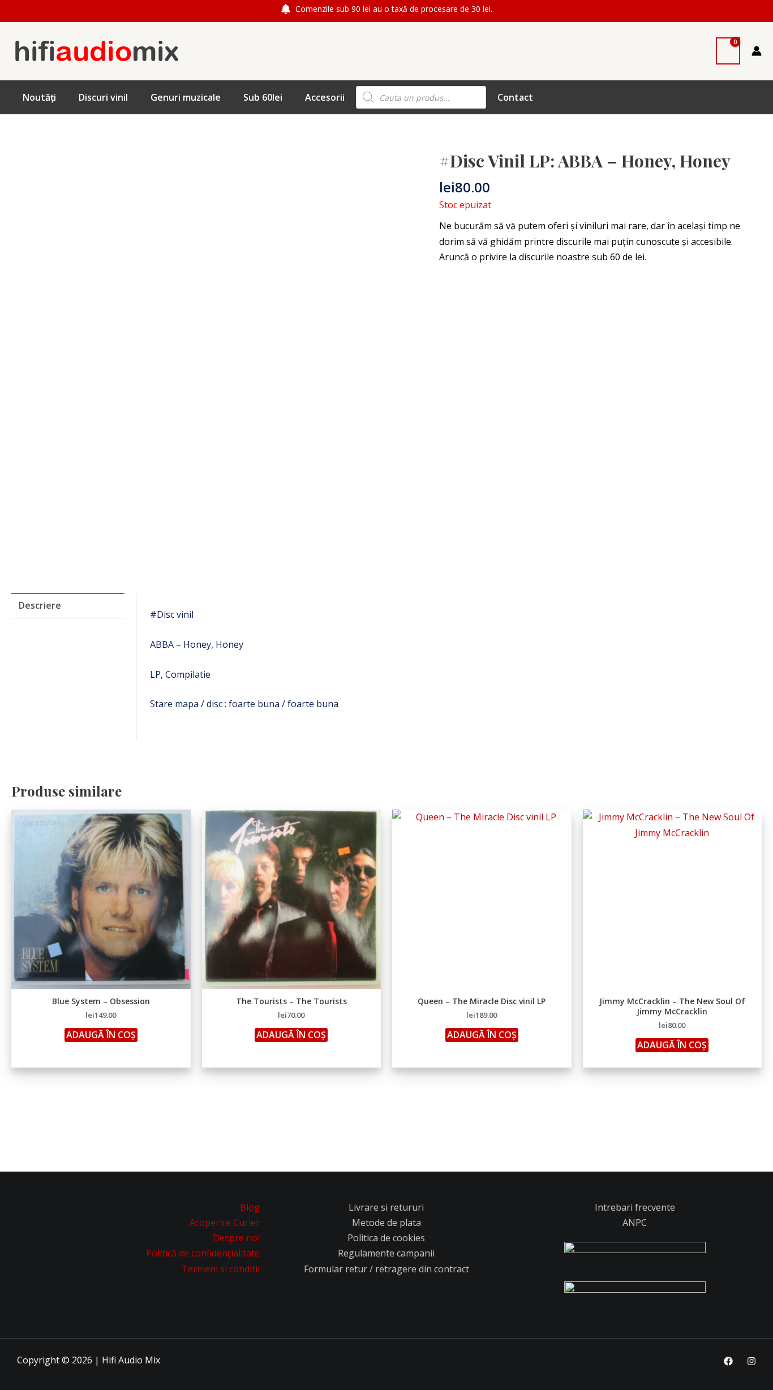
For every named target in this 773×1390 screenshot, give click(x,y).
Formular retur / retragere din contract (386, 1269)
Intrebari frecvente (635, 1207)
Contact (515, 97)
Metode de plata (386, 1222)
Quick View (101, 978)
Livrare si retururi (386, 1207)
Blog (250, 1207)
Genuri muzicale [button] (186, 97)
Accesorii (325, 97)
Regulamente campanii (386, 1253)
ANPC (634, 1222)
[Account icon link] (756, 51)
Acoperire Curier (225, 1222)
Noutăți (39, 97)
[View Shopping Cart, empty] (728, 50)
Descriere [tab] (40, 605)
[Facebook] (728, 1361)
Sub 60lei (262, 97)
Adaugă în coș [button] (101, 1034)
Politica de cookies (386, 1238)
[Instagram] (751, 1361)
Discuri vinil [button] (103, 97)
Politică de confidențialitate (203, 1253)
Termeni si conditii (221, 1269)
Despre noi (236, 1238)
